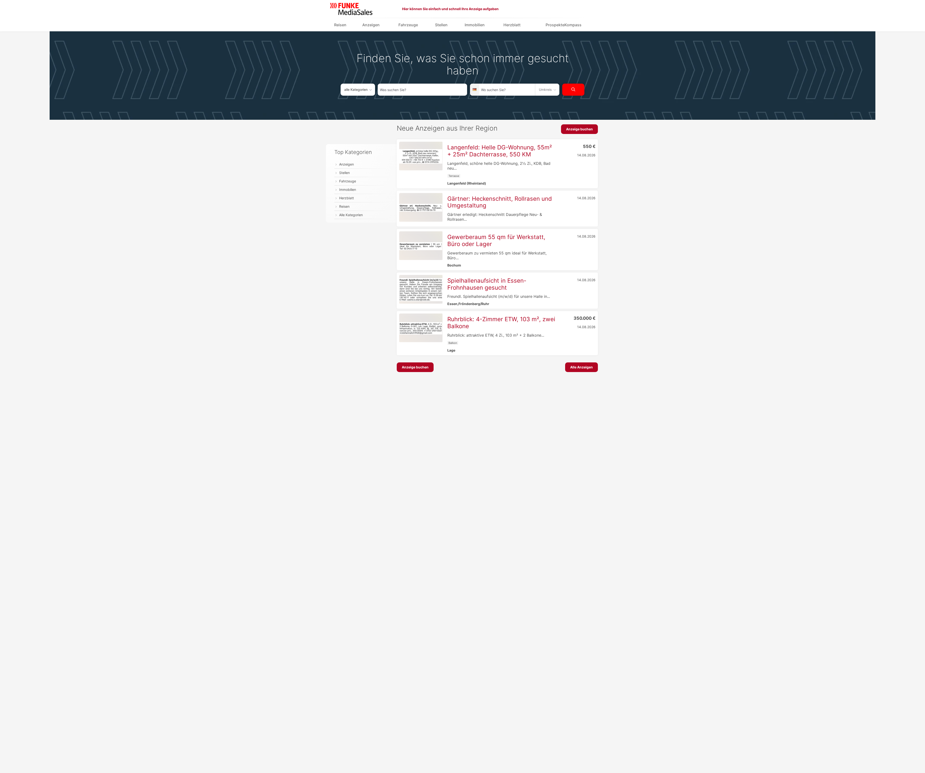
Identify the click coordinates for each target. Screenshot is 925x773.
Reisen (340, 24)
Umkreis (545, 89)
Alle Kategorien (351, 215)
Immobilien (475, 24)
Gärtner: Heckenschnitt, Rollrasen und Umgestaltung (499, 202)
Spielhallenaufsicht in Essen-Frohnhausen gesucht (486, 284)
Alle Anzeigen (581, 367)
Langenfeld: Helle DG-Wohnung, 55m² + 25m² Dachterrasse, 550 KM (499, 151)
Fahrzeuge (408, 24)
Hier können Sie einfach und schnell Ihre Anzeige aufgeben (450, 9)
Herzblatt (512, 24)
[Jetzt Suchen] (573, 90)
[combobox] (422, 90)
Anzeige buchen (579, 129)
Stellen (441, 24)
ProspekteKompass (563, 24)
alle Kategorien (356, 89)
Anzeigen (371, 24)
